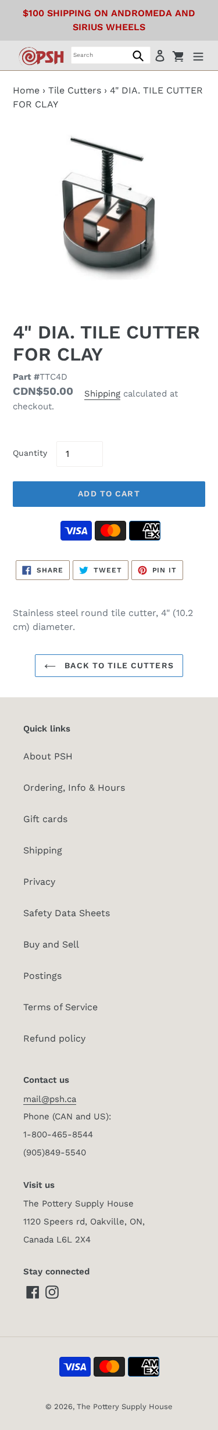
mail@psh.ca (49, 1099)
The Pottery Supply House (125, 1406)
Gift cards (45, 818)
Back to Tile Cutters (118, 665)
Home (26, 90)
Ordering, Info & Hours (74, 787)
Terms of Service (60, 1007)
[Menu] (198, 55)
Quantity (30, 453)
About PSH (48, 756)
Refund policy (54, 1038)
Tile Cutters (74, 90)
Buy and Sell (51, 944)
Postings (42, 975)
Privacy (39, 881)
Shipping (102, 393)
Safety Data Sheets (66, 912)
